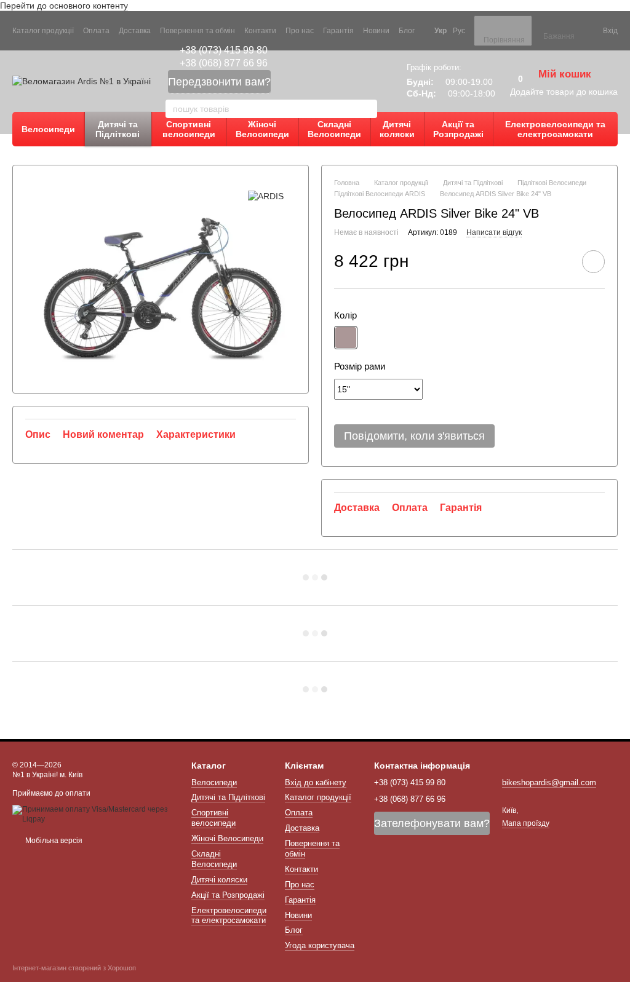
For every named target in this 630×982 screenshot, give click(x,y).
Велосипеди (48, 129)
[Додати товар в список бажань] (593, 261)
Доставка (135, 30)
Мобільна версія (52, 840)
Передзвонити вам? (219, 82)
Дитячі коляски (397, 129)
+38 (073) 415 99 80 (224, 50)
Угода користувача (319, 945)
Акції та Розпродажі (458, 129)
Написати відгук (494, 232)
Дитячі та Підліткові (117, 129)
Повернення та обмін (197, 30)
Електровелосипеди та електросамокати (555, 129)
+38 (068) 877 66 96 (224, 63)
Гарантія (338, 30)
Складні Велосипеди (334, 129)
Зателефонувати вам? (432, 823)
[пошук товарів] (367, 109)
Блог (407, 30)
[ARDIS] (266, 196)
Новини (376, 30)
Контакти (260, 30)
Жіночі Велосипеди (262, 129)
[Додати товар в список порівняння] (559, 261)
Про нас (299, 30)
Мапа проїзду (525, 823)
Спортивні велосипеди (188, 129)
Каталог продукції (43, 30)
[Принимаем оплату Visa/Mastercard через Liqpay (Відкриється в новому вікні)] (92, 814)
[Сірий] (345, 337)
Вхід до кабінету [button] (315, 782)
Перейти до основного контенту (64, 5)
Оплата (96, 30)
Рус (459, 30)
